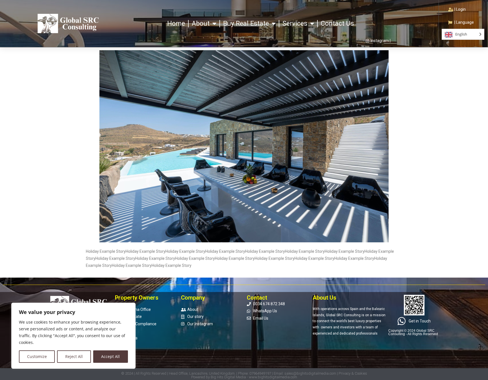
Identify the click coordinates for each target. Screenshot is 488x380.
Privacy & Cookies (353, 373)
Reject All (74, 356)
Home (176, 23)
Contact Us (337, 23)
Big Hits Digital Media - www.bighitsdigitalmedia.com (254, 377)
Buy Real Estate (246, 23)
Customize (37, 356)
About (201, 23)
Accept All (110, 356)
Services (294, 23)
